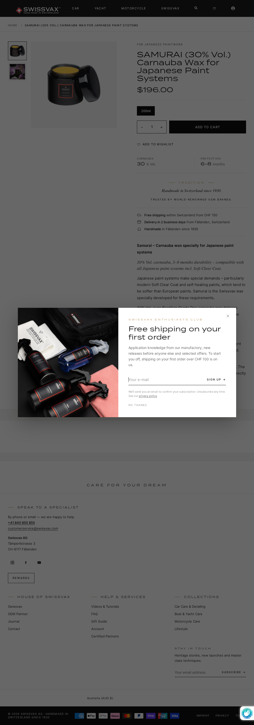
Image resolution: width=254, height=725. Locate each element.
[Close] (228, 316)
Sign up (214, 379)
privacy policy (148, 396)
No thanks (137, 405)
